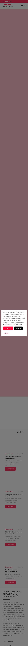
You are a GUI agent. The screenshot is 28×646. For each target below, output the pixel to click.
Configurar (6, 333)
